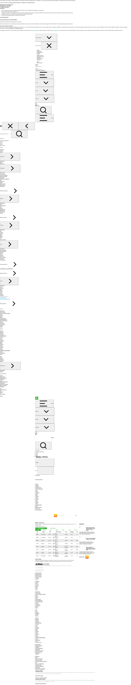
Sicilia (1, 348)
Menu (52, 74)
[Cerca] (43, 110)
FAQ (0, 390)
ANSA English (39, 51)
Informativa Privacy (31, 2)
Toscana (1, 349)
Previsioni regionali (39, 484)
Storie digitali (2, 370)
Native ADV (2, 365)
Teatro (1, 237)
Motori (36, 661)
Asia (1, 206)
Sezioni (37, 82)
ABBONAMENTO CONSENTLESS (6, 4)
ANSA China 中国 (40, 58)
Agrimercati (2, 181)
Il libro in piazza (3, 257)
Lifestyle (1, 315)
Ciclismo (1, 294)
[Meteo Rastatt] (55, 520)
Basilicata (2, 332)
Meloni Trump (2, 145)
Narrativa (1, 252)
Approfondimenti (3, 251)
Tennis (1, 291)
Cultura (1, 225)
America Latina (2, 205)
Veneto (1, 354)
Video (36, 104)
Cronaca (1, 150)
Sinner (36, 458)
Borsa (1, 162)
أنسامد (38, 54)
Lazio (1, 338)
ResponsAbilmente (3, 319)
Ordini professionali (3, 176)
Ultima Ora (2, 149)
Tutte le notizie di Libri (3, 264)
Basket (1, 290)
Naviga (37, 467)
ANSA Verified (2, 312)
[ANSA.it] (1, 125)
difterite (1, 144)
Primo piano (37, 479)
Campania (2, 334)
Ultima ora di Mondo (3, 217)
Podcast (1, 358)
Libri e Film (2, 256)
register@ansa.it (57, 30)
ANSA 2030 (2, 186)
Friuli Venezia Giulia (39, 493)
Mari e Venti (37, 513)
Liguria (1, 339)
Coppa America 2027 (4, 296)
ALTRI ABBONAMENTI (4, 17)
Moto (1, 289)
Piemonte (1, 344)
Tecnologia (2, 323)
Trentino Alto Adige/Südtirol (5, 350)
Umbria (1, 351)
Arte (0, 231)
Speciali (1, 361)
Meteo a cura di (81, 622)
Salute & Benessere (3, 320)
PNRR (1, 182)
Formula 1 (2, 288)
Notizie (36, 510)
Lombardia (2, 340)
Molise (1, 343)
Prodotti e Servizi (38, 638)
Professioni (2, 168)
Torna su (45, 627)
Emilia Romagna (38, 492)
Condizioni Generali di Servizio (14, 2)
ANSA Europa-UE (40, 52)
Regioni (37, 98)
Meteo (38, 61)
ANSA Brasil (39, 57)
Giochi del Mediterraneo (4, 140)
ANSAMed (38, 53)
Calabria (1, 333)
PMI (0, 180)
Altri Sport (2, 295)
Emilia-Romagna (3, 335)
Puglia (1, 345)
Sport (36, 651)
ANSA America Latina (40, 56)
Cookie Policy (24, 2)
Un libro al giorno (3, 250)
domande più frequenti (35, 30)
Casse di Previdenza (4, 175)
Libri (1, 244)
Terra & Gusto (2, 324)
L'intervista (2, 258)
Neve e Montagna (38, 514)
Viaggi (1, 326)
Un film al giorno (3, 239)
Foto (36, 103)
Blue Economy (2, 185)
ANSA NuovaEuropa (40, 55)
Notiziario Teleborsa (3, 389)
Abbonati (36, 64)
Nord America (2, 211)
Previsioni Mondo (38, 509)
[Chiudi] (10, 126)
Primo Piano (2, 161)
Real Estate (2, 177)
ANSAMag (37, 676)
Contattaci (37, 641)
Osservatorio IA (3, 318)
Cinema (1, 232)
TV (0, 238)
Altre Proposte (2, 259)
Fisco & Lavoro (2, 174)
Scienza (36, 666)
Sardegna (2, 346)
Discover (1, 371)
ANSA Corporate (39, 62)
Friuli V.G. (2, 337)
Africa (1, 204)
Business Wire (2, 183)
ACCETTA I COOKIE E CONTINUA (6, 25)
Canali (37, 90)
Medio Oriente (2, 209)
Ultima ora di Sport (3, 303)
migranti (1, 141)
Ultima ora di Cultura (3, 273)
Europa (1, 208)
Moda (1, 234)
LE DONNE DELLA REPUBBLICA (6, 268)
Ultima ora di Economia (4, 190)
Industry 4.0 (2, 163)
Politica (36, 646)
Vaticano (1, 325)
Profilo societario (38, 637)
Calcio (1, 286)
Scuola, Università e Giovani (5, 313)
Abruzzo (36, 488)
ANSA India (39, 59)
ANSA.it (38, 50)
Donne (1, 314)
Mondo (1, 198)
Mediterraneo (2, 210)
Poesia (1, 253)
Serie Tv (1, 233)
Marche (36, 498)
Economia (2, 156)
